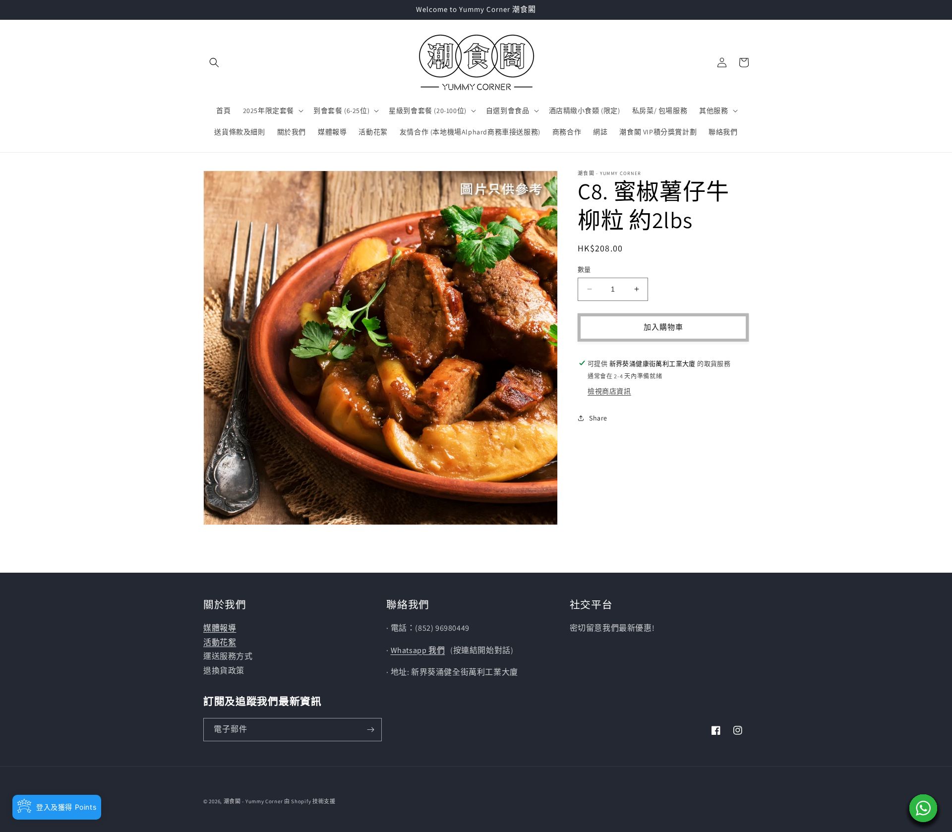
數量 (584, 269)
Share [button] (598, 418)
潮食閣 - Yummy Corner (253, 801)
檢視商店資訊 (609, 391)
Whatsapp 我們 (418, 650)
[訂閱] (370, 729)
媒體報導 (219, 628)
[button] (214, 62)
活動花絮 (219, 642)
